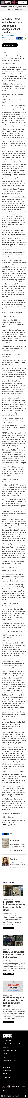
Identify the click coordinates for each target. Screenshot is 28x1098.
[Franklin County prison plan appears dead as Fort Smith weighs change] (13, 986)
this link (5, 8)
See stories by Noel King (17, 867)
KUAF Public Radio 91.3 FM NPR (10, 1050)
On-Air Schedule (7, 1067)
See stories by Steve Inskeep (16, 851)
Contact (5, 1053)
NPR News (5, 829)
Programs (5, 1063)
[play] (2, 1096)
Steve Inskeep (10, 35)
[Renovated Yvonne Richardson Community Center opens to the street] (13, 890)
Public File (5, 1074)
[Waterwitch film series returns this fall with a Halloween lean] (13, 940)
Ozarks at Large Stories (8, 899)
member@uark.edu (9, 9)
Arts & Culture (6, 949)
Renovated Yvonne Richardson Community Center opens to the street (14, 905)
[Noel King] (5, 861)
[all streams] (26, 1096)
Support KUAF (6, 1057)
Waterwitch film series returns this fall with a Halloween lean (13, 954)
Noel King (4, 37)
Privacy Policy (6, 1077)
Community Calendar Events (10, 1060)
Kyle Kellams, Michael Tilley (9, 1009)
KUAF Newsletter (7, 1070)
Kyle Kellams (6, 913)
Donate (23, 2)
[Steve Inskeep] (5, 843)
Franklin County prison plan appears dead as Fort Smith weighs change (13, 1001)
